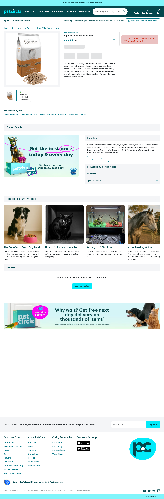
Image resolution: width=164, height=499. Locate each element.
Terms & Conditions (13, 446)
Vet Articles (57, 454)
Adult (42, 114)
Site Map (58, 491)
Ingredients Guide (98, 158)
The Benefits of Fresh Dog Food (22, 247)
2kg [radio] (70, 56)
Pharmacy (57, 446)
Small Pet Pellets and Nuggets (48, 28)
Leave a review (82, 286)
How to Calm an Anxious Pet (61, 247)
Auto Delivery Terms (13, 473)
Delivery (8, 454)
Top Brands (33, 461)
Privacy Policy (47, 491)
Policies (31, 458)
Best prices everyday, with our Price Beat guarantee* (82, 3)
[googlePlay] (83, 450)
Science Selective (71, 32)
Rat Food (51, 114)
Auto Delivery (58, 450)
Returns (7, 458)
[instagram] (153, 491)
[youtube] (144, 491)
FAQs (6, 450)
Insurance (57, 442)
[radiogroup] (90, 56)
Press (30, 446)
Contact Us (9, 442)
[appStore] (83, 444)
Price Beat (9, 461)
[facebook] (149, 491)
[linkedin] (158, 491)
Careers (32, 450)
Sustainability (34, 465)
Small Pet (15, 28)
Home (6, 28)
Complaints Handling (13, 465)
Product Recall (11, 469)
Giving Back (33, 454)
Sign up (153, 424)
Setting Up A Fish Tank (99, 247)
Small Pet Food (28, 28)
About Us (32, 442)
